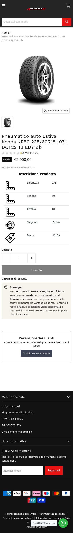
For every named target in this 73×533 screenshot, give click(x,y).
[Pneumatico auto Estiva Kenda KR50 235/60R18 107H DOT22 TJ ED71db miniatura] (7, 122)
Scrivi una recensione (36, 353)
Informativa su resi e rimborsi (17, 518)
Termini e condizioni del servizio (20, 513)
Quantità (7, 249)
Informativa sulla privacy (48, 518)
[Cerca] (66, 22)
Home (5, 32)
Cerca (67, 518)
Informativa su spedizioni (52, 513)
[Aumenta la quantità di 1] (32, 258)
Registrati (54, 470)
